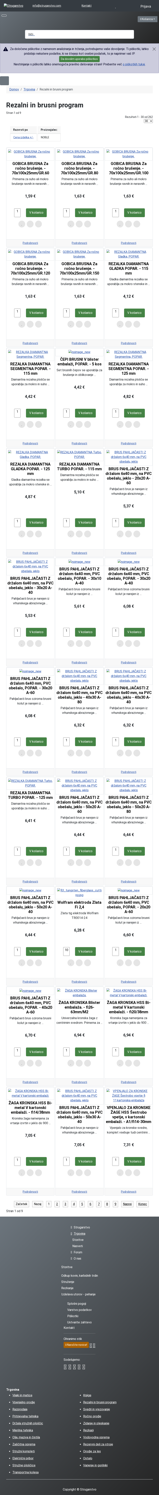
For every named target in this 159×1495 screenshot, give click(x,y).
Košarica (149, 19)
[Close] (154, 49)
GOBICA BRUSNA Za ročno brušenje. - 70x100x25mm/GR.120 (30, 268)
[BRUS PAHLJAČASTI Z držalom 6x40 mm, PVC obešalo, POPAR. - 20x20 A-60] (129, 890)
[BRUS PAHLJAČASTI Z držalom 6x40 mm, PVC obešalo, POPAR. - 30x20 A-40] (129, 562)
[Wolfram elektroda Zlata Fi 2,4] (79, 892)
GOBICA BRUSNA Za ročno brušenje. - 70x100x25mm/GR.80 (79, 168)
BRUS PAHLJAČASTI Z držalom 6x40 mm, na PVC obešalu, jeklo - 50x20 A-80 (128, 804)
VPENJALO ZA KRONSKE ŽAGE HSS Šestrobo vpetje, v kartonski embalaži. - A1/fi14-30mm (128, 1114)
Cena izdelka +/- (23, 137)
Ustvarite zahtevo (79, 1322)
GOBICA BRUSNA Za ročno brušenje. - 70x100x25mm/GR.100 (128, 168)
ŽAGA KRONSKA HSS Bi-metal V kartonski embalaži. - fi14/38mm (30, 1108)
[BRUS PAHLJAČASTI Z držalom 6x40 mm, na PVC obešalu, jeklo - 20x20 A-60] (128, 457)
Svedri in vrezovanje (96, 1409)
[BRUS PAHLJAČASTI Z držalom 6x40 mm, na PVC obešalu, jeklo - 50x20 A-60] (79, 785)
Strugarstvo (82, 1227)
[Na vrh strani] (154, 1490)
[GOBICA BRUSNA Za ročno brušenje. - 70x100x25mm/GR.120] (30, 254)
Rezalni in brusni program (100, 1402)
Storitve (78, 1240)
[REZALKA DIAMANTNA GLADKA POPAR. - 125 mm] (30, 454)
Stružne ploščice (23, 1465)
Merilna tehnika (22, 1430)
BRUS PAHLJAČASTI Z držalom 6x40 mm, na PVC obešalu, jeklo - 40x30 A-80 (79, 695)
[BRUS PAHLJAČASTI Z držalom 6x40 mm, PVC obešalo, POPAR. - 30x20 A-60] (30, 671)
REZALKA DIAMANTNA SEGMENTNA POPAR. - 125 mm (128, 369)
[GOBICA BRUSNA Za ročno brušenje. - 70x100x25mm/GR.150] (79, 254)
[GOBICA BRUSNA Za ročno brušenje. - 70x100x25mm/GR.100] (128, 154)
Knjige (87, 1395)
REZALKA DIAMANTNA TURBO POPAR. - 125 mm (30, 795)
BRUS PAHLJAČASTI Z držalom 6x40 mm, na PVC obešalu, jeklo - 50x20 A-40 (30, 904)
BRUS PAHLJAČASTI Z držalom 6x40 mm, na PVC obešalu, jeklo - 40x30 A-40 (128, 695)
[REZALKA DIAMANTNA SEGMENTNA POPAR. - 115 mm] (30, 354)
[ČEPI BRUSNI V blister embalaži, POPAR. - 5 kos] (79, 352)
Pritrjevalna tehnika (25, 1416)
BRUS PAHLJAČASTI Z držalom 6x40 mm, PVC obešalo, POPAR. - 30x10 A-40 (79, 576)
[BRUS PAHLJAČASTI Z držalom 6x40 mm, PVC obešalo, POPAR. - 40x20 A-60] (30, 990)
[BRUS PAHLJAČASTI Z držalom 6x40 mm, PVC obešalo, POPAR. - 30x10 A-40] (79, 562)
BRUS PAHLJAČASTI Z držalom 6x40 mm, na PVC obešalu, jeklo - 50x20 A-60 (79, 804)
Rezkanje (67, 1288)
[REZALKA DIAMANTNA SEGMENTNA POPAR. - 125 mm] (128, 354)
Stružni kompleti (23, 1451)
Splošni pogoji (76, 1303)
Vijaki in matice (22, 1395)
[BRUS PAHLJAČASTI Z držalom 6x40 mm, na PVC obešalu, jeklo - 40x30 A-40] (128, 676)
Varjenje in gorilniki (95, 1465)
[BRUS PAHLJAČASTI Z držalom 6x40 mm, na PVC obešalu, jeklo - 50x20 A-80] (128, 785)
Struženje (67, 1282)
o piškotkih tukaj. (134, 64)
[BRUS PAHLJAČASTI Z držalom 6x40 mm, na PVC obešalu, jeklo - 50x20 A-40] (30, 890)
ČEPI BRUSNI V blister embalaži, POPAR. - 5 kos (79, 361)
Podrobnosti (30, 243)
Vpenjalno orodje (23, 1402)
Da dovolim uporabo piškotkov (79, 59)
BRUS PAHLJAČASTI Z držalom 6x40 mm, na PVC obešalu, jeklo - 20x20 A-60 (128, 476)
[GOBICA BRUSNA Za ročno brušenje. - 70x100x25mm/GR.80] (79, 154)
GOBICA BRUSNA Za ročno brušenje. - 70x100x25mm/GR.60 (30, 168)
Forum (78, 1252)
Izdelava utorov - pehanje (78, 1294)
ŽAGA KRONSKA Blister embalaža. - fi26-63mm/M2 (79, 1007)
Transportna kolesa (25, 1472)
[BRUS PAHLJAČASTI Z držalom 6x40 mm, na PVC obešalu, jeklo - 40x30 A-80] (79, 676)
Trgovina (79, 1233)
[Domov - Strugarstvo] (13, 5)
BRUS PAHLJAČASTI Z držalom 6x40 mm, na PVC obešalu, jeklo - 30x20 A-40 (30, 585)
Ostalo (87, 1458)
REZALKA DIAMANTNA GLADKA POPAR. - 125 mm (30, 469)
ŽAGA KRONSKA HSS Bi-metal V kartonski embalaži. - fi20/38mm (128, 1007)
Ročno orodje (92, 1416)
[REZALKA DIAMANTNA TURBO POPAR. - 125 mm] (30, 783)
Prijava (146, 6)
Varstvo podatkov (79, 1310)
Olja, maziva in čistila (26, 1437)
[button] (72, 18)
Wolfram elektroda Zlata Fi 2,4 (79, 904)
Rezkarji (88, 1430)
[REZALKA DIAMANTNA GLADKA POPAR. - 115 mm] (128, 254)
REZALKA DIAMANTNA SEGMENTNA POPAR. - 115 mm (30, 369)
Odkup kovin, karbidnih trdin (79, 1275)
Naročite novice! (77, 1344)
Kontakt (87, 5)
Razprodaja (19, 1409)
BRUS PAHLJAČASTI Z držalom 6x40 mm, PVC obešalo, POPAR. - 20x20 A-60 (128, 904)
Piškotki (72, 1316)
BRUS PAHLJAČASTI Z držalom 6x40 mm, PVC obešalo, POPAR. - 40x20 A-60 (30, 1005)
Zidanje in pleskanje (96, 1423)
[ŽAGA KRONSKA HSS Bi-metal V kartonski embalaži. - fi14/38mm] (30, 1093)
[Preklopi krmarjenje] (4, 16)
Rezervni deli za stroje (98, 1444)
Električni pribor (23, 1458)
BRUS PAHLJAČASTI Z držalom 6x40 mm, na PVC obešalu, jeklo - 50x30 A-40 (79, 1114)
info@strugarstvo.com (47, 5)
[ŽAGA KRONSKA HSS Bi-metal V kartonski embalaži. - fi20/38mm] (128, 993)
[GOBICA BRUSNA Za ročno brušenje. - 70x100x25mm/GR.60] (30, 154)
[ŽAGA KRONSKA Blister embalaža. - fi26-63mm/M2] (79, 993)
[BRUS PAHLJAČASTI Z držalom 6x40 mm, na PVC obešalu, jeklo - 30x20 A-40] (30, 566)
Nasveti (77, 1246)
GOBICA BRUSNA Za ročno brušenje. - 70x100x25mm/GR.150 (79, 268)
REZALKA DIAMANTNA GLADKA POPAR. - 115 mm (129, 268)
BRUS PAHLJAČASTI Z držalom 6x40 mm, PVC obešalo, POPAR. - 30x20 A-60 (30, 685)
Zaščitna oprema (23, 1444)
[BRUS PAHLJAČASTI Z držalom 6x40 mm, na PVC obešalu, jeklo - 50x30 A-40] (79, 1095)
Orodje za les (92, 1451)
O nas (77, 1258)
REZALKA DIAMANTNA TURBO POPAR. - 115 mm (79, 466)
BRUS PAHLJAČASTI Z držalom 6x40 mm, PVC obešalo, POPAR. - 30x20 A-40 (128, 576)
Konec (142, 1204)
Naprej (127, 1204)
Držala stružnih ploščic (27, 1423)
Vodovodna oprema (96, 1437)
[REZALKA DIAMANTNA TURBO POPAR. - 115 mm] (79, 454)
